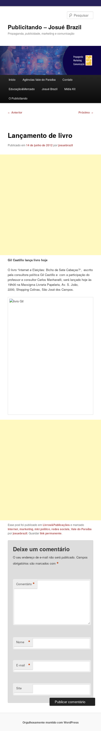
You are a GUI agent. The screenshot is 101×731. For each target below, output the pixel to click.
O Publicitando (18, 98)
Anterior (15, 112)
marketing (26, 529)
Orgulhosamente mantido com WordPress (51, 722)
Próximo (85, 112)
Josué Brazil (50, 89)
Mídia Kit (69, 89)
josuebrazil (65, 145)
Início (12, 79)
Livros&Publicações (56, 525)
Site (19, 688)
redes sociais (60, 529)
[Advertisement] (50, 204)
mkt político (42, 529)
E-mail (23, 665)
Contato (67, 79)
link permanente (51, 533)
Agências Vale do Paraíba (39, 79)
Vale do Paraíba (81, 529)
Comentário (25, 584)
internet (13, 529)
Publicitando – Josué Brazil (45, 27)
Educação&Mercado (22, 89)
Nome (23, 642)
